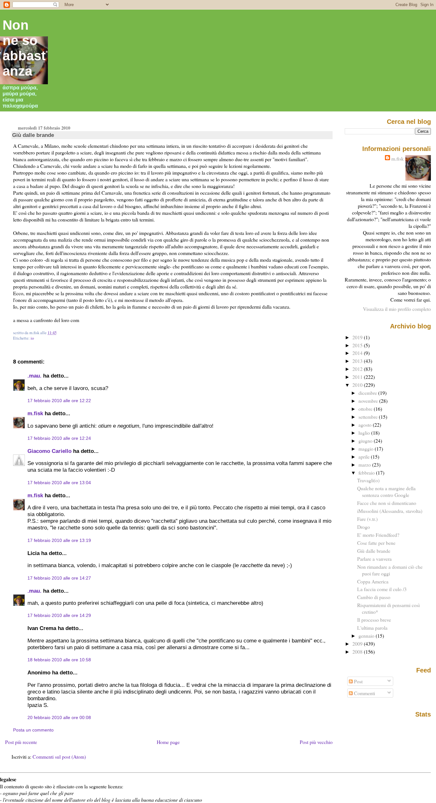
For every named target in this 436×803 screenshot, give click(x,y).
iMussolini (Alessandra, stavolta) (389, 510)
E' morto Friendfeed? (378, 534)
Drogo (363, 526)
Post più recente (21, 742)
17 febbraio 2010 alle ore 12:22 (59, 400)
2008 (358, 651)
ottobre (366, 408)
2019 (358, 337)
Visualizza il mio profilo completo (397, 308)
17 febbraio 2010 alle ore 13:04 (59, 482)
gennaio (367, 635)
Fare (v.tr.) (367, 518)
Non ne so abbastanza (24, 48)
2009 (358, 643)
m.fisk (35, 413)
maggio (366, 448)
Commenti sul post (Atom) (59, 756)
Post (358, 681)
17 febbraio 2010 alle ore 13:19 (59, 540)
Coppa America (372, 581)
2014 (358, 352)
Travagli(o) (368, 480)
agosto (365, 424)
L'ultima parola (372, 627)
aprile (364, 456)
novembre (368, 400)
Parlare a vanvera (374, 558)
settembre (368, 416)
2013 (358, 360)
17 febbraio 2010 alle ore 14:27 (59, 578)
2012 (358, 368)
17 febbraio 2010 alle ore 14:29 (59, 615)
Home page (168, 742)
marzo (365, 464)
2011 (358, 376)
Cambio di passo (373, 597)
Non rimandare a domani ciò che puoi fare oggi (390, 570)
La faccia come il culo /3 (382, 589)
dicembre (368, 392)
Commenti (364, 693)
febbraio (367, 472)
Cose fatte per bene (376, 542)
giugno (366, 440)
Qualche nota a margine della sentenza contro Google (386, 491)
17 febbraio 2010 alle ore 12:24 (59, 438)
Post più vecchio (316, 742)
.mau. (34, 375)
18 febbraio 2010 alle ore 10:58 (59, 659)
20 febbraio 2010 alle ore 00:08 (59, 717)
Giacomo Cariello (49, 451)
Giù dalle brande (33, 135)
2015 (358, 345)
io (32, 338)
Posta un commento (33, 729)
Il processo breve (374, 619)
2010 (358, 384)
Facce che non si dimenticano (386, 502)
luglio (364, 432)
